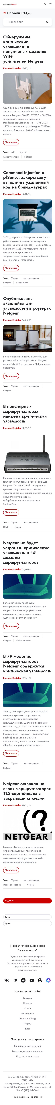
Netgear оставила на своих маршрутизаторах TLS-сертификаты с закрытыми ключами (27, 791)
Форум (27, 1023)
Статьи (27, 1008)
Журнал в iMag (27, 1018)
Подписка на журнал (27, 1056)
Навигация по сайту (27, 991)
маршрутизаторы (11, 156)
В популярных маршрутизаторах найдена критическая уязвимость (25, 413)
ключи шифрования (12, 884)
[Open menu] (50, 4)
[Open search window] (45, 4)
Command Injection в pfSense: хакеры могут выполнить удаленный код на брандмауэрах (26, 179)
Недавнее (10, 900)
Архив (7, 923)
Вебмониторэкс (23, 640)
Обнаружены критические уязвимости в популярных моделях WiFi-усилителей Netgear (24, 49)
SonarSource (22, 282)
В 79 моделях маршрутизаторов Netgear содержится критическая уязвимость (27, 663)
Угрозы (23, 152)
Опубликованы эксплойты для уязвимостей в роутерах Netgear (27, 305)
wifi (12, 152)
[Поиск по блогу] (47, 22)
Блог (27, 1028)
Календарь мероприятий (27, 1046)
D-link (5, 527)
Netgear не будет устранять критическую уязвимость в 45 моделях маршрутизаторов (26, 552)
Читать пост (11, 142)
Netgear (28, 156)
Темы (7, 916)
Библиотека (27, 1013)
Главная (27, 998)
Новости (27, 1003)
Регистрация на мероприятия (27, 1051)
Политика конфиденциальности (27, 1096)
